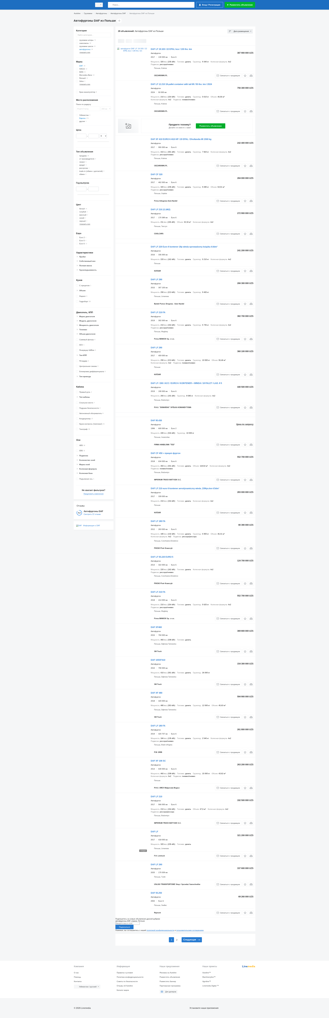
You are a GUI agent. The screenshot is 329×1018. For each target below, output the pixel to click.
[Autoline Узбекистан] (83, 5)
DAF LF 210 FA (158, 312)
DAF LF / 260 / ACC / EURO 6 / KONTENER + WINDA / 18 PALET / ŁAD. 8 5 (186, 383)
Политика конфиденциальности (130, 977)
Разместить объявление (210, 126)
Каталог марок (123, 990)
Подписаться (124, 927)
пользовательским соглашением (190, 930)
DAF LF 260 (156, 864)
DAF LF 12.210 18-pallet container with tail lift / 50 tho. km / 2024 (181, 84)
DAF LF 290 (156, 279)
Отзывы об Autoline (125, 986)
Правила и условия (125, 973)
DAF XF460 (156, 627)
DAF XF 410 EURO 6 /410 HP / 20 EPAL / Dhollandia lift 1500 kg (181, 139)
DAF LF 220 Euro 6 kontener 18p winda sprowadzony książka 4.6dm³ (184, 247)
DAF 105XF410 (158, 660)
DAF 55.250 (156, 893)
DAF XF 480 (156, 693)
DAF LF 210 (156, 796)
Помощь (77, 977)
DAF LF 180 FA (158, 521)
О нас (76, 973)
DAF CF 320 (156, 174)
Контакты (78, 981)
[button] (245, 75)
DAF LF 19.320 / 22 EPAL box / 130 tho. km (171, 49)
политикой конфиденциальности (160, 930)
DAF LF (154, 832)
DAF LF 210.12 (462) (160, 209)
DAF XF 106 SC (158, 761)
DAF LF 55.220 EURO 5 (162, 557)
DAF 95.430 (156, 420)
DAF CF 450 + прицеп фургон (165, 453)
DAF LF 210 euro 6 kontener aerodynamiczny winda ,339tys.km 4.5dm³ (185, 488)
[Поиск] (110, 4)
